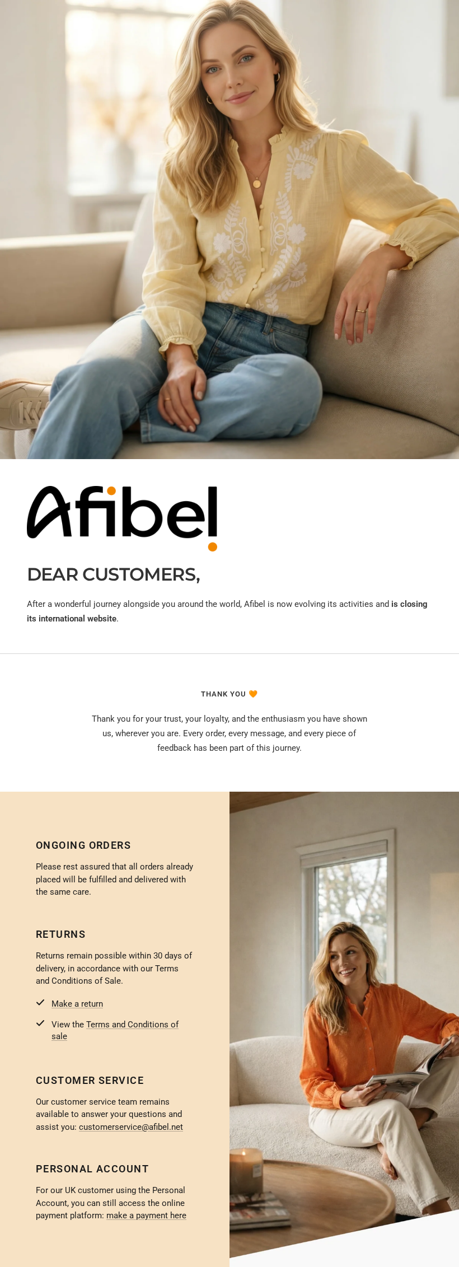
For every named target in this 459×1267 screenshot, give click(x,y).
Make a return (77, 1004)
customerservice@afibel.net (131, 1127)
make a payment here (146, 1215)
